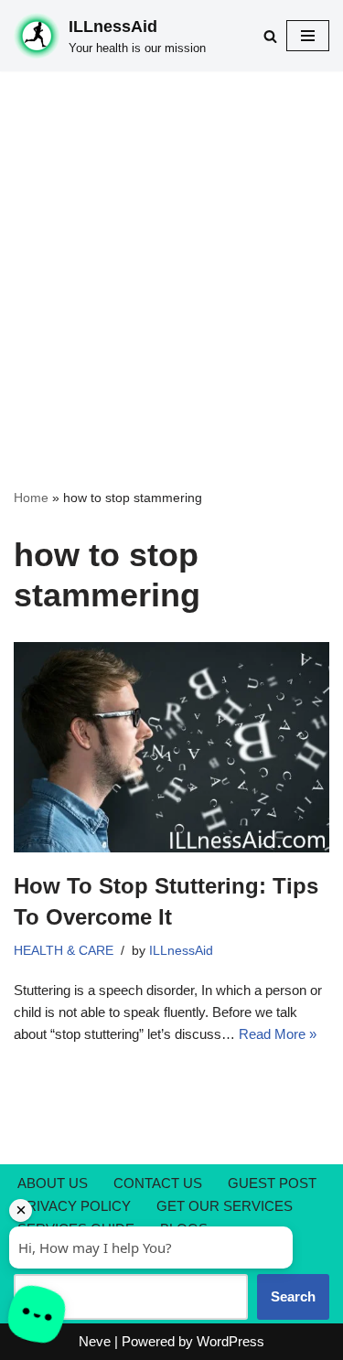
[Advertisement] (171, 251)
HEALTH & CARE (63, 951)
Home (31, 497)
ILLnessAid (181, 951)
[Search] (270, 36)
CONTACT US (157, 1183)
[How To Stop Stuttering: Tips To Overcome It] (171, 747)
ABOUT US (52, 1183)
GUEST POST (272, 1183)
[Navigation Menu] (307, 35)
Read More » (277, 1034)
